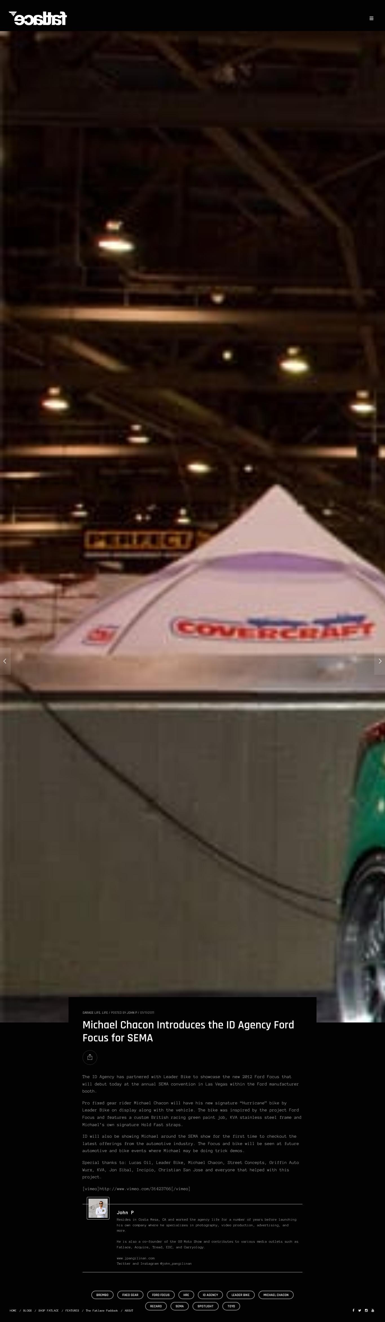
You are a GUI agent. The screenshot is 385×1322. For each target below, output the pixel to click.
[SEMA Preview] (379, 661)
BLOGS (27, 1310)
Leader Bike (241, 1295)
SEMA (180, 1306)
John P (132, 1013)
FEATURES (72, 1310)
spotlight (206, 1306)
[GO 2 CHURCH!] (5, 661)
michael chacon (276, 1295)
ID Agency (210, 1295)
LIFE (105, 1013)
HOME (13, 1310)
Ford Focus (161, 1295)
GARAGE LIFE (91, 1013)
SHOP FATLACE (49, 1310)
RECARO (156, 1306)
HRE (186, 1295)
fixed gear (130, 1295)
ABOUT (129, 1310)
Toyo (231, 1306)
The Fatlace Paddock (102, 1310)
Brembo (102, 1295)
